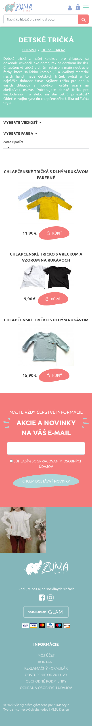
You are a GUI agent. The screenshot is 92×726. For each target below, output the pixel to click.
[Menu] (85, 7)
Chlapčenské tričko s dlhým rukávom (46, 319)
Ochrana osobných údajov (46, 687)
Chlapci (29, 49)
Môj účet (46, 655)
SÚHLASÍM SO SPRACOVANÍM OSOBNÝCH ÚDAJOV (47, 463)
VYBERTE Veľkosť (20, 122)
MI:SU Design (59, 709)
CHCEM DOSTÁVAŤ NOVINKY (46, 481)
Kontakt (46, 661)
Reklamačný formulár (46, 668)
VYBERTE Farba (18, 133)
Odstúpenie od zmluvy (46, 674)
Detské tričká (53, 49)
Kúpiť (57, 233)
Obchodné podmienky (46, 681)
